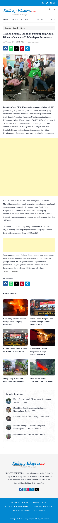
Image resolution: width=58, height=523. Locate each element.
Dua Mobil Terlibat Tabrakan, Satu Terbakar (41, 379)
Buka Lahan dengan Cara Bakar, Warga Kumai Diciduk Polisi (41, 322)
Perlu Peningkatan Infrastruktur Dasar (29, 434)
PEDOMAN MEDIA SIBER (41, 506)
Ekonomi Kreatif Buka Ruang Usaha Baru (31, 417)
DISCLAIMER (39, 511)
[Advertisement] (29, 167)
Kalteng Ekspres (28, 519)
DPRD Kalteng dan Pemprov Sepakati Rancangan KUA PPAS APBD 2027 (29, 427)
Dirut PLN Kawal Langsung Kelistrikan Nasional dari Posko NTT (30, 409)
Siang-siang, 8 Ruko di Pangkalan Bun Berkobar (14, 379)
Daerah (6, 271)
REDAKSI (15, 502)
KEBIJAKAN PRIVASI (22, 511)
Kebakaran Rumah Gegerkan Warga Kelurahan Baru (38, 351)
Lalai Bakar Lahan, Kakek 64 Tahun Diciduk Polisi (15, 350)
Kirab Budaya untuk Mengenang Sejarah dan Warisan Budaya (32, 400)
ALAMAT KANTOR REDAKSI (34, 502)
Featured (15, 271)
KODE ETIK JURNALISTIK (16, 506)
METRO (15, 20)
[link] (43, 3)
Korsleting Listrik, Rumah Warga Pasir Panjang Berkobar (14, 322)
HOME (5, 20)
